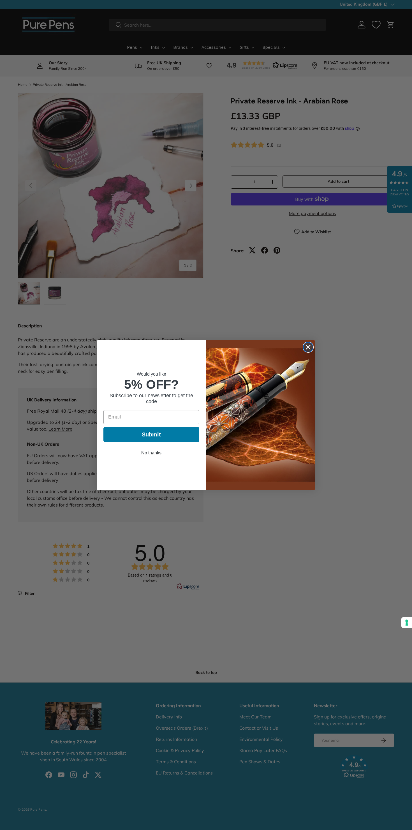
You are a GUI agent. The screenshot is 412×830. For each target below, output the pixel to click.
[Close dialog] (308, 347)
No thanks (151, 452)
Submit (151, 434)
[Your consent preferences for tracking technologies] (406, 622)
